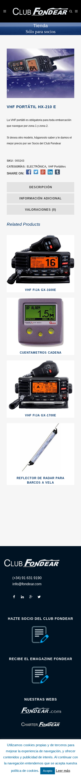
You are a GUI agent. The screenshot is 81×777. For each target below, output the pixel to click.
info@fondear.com (26, 584)
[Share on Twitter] (35, 173)
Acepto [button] (47, 771)
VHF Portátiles (57, 166)
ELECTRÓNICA (36, 166)
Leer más (63, 771)
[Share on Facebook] (28, 173)
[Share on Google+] (42, 173)
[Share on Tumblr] (57, 173)
